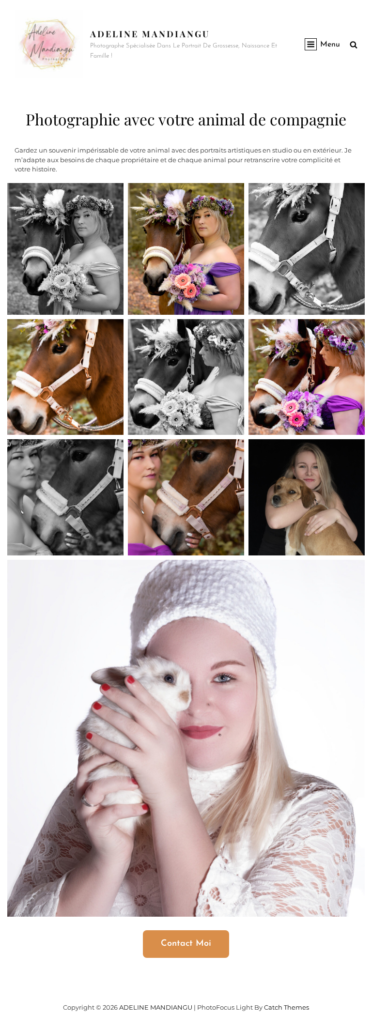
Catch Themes (286, 1007)
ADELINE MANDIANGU (150, 34)
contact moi (186, 943)
